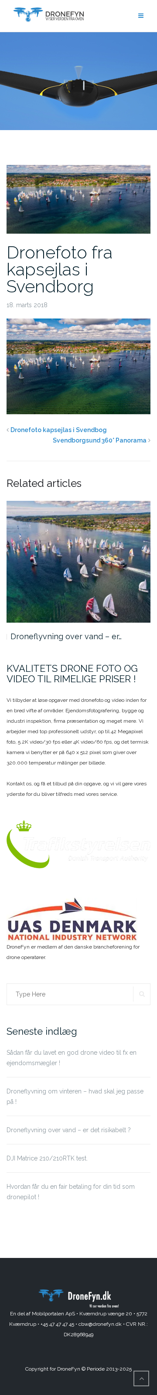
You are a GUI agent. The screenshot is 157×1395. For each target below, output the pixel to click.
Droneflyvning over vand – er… (66, 636)
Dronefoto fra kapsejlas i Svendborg (60, 269)
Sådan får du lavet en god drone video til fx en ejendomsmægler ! (72, 1057)
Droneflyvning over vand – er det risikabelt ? (69, 1130)
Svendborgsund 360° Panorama (100, 440)
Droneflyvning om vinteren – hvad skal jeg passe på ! (75, 1096)
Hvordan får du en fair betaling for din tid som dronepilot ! (71, 1192)
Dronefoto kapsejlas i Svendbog (58, 429)
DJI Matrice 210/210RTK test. (47, 1158)
